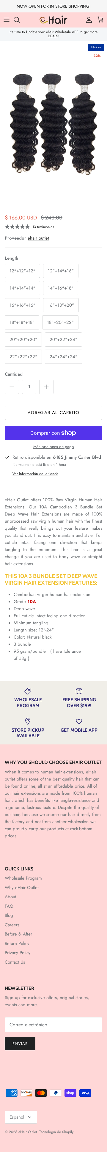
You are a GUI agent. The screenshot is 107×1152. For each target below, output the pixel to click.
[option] (53, 112)
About (10, 897)
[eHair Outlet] (53, 19)
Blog (9, 915)
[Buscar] (19, 19)
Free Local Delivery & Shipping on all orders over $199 (53, 9)
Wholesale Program (23, 878)
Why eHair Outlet (22, 887)
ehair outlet (38, 238)
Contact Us (15, 962)
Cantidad (14, 374)
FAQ (9, 906)
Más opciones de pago (53, 446)
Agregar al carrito (54, 412)
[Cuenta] (87, 19)
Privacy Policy (18, 952)
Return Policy (17, 943)
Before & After (18, 934)
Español (17, 1117)
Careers (12, 925)
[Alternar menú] (6, 19)
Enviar (20, 1043)
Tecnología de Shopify (56, 1132)
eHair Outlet (27, 1132)
